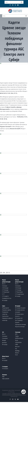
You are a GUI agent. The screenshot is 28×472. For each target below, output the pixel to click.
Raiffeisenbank (19, 338)
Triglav (17, 336)
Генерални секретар (5, 313)
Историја (4, 300)
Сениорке (18, 286)
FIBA (3, 376)
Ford (16, 355)
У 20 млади (5, 288)
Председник (5, 308)
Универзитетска (6, 298)
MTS (16, 334)
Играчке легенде (20, 326)
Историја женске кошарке (20, 311)
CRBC (16, 344)
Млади (4, 340)
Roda (16, 340)
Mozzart (17, 346)
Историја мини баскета (19, 315)
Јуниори (4, 342)
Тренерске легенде (20, 324)
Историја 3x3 (18, 318)
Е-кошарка (5, 368)
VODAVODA (18, 342)
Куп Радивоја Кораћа (18, 321)
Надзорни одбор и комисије (7, 319)
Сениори (4, 286)
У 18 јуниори (5, 292)
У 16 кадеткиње (19, 294)
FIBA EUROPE (5, 379)
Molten (17, 353)
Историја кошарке (20, 308)
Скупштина (5, 316)
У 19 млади (5, 290)
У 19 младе (18, 290)
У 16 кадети (5, 296)
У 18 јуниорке (19, 292)
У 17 (3, 294)
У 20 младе (18, 288)
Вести (3, 284)
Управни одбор (6, 310)
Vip (16, 348)
